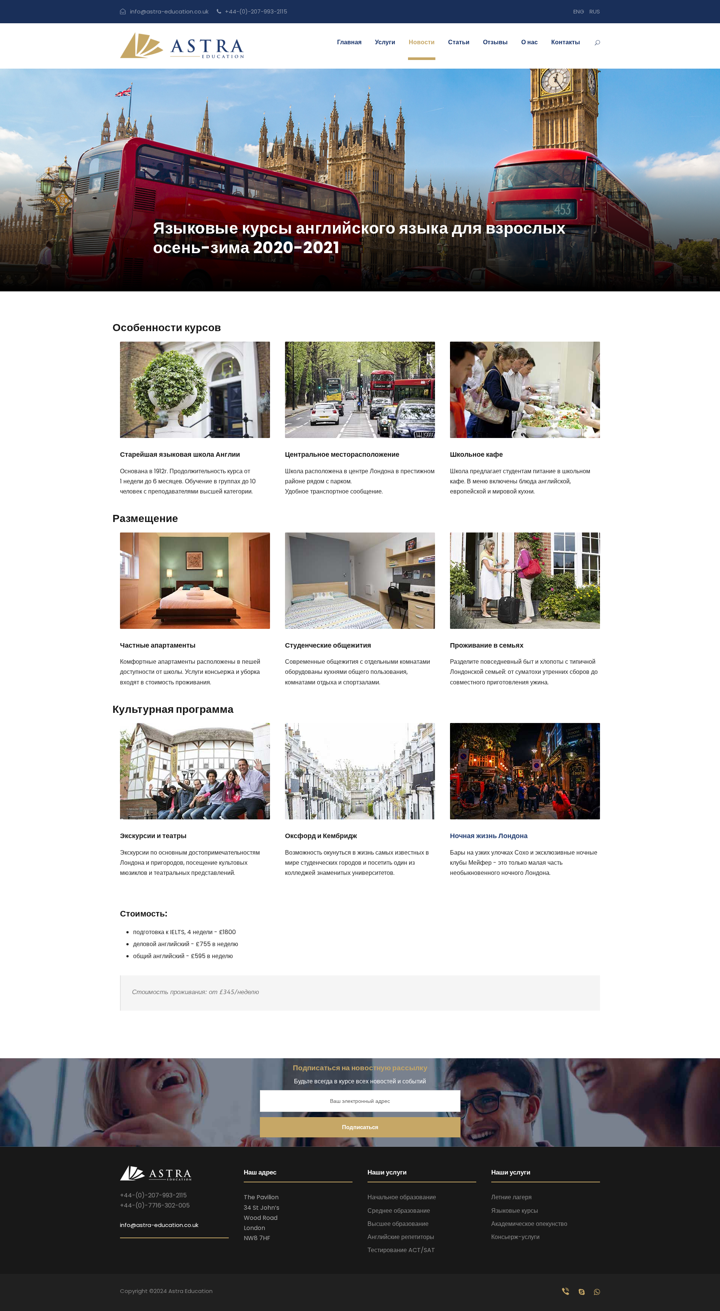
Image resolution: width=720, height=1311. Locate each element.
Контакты (565, 42)
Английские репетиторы (401, 1237)
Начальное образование (402, 1197)
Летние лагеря (511, 1197)
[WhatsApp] (597, 1292)
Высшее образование (398, 1224)
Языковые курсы (514, 1210)
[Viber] (566, 1292)
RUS (595, 11)
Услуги (385, 42)
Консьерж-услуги (515, 1237)
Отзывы (495, 42)
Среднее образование (399, 1210)
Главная (349, 42)
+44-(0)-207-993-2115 (256, 11)
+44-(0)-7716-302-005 (155, 1205)
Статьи (459, 42)
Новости (422, 42)
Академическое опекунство (529, 1224)
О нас (529, 42)
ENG (578, 11)
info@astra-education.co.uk (169, 11)
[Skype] (582, 1292)
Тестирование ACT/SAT (401, 1250)
